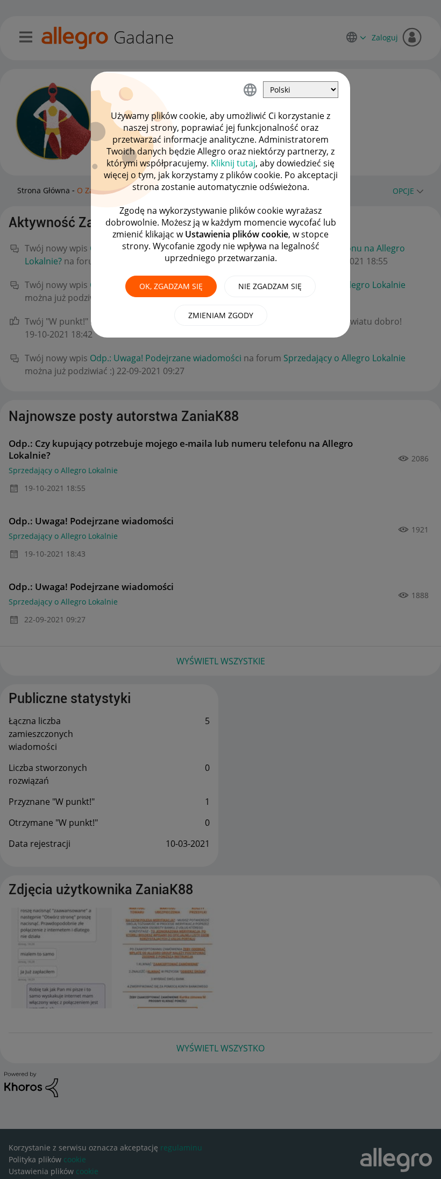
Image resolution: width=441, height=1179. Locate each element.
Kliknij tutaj (233, 163)
